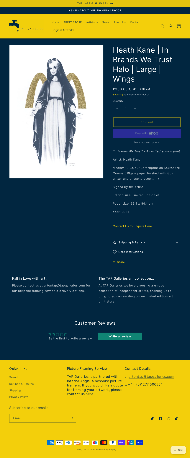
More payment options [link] (146, 142)
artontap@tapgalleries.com (151, 376)
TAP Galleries (89, 449)
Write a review (120, 336)
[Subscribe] (72, 418)
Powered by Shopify (106, 449)
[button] (92, 22)
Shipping (118, 94)
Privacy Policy (18, 396)
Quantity (118, 100)
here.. (90, 394)
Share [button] (121, 261)
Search (14, 377)
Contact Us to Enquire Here (132, 226)
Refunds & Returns (21, 383)
